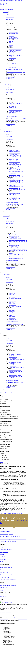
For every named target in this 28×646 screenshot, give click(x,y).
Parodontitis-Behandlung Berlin (16, 180)
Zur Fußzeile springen (17, 0)
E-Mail (15, 617)
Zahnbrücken (12, 295)
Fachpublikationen (4, 552)
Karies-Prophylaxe (13, 179)
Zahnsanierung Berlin (13, 150)
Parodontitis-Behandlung (14, 193)
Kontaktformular (4, 619)
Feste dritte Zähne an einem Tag (16, 254)
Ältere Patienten (12, 63)
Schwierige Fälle (12, 51)
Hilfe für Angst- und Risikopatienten (8, 579)
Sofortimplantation (13, 237)
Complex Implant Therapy (15, 238)
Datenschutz (8, 612)
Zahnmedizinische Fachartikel (15, 371)
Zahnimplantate (12, 293)
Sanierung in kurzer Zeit (14, 153)
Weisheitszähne (12, 52)
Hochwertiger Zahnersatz (5, 569)
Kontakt (7, 14)
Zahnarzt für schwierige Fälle (15, 156)
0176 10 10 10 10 (10, 17)
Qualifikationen (12, 358)
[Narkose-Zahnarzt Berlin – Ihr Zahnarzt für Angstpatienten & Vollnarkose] (6, 602)
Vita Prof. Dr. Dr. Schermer (15, 354)
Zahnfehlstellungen (13, 312)
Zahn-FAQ (11, 372)
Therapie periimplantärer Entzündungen (18, 241)
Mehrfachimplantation (14, 236)
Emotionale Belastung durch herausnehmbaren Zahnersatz (13, 539)
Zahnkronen (11, 294)
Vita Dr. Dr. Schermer (5, 557)
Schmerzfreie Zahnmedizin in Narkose (14, 69)
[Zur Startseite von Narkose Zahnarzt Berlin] (14, 204)
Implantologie (6, 216)
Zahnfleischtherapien (4, 577)
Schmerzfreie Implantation (6, 567)
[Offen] (0, 82)
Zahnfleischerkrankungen (14, 181)
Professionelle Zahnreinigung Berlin (17, 182)
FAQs (1, 547)
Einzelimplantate (12, 234)
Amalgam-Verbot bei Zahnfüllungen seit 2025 (10, 536)
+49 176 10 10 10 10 (22, 619)
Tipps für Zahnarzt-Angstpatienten (8, 541)
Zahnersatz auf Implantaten (15, 155)
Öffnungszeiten (9, 19)
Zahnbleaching (12, 310)
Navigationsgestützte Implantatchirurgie (18, 240)
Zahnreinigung (12, 311)
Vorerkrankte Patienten (14, 62)
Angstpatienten (6, 84)
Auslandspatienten (13, 154)
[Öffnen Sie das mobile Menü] (6, 54)
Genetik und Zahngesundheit (6, 534)
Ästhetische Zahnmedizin (5, 572)
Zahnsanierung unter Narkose (15, 49)
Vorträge (2, 554)
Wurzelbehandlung (13, 191)
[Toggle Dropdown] (8, 12)
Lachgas (10, 42)
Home (1, 462)
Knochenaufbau (12, 168)
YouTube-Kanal (3, 596)
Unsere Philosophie (13, 357)
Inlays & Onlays (12, 194)
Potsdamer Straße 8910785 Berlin (10, 78)
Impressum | (3, 612)
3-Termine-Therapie (13, 32)
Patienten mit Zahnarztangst (15, 50)
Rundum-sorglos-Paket (14, 33)
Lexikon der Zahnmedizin (6, 549)
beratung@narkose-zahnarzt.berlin (8, 585)
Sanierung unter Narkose (14, 151)
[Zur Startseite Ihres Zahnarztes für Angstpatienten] (17, 120)
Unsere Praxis (12, 355)
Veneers (10, 308)
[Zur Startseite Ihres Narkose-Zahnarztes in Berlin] (17, 73)
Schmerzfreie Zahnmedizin (12, 202)
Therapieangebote (7, 131)
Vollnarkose (5, 12)
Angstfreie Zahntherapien (11, 116)
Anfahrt (2, 590)
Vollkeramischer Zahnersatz (15, 298)
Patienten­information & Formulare (16, 359)
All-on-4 (10, 253)
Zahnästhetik (6, 274)
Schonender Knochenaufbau (6, 574)
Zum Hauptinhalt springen (6, 0)
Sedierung (11, 41)
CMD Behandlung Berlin (14, 169)
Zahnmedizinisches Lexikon (15, 370)
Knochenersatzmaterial (5, 531)
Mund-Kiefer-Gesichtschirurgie (16, 171)
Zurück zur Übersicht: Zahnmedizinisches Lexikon (11, 513)
